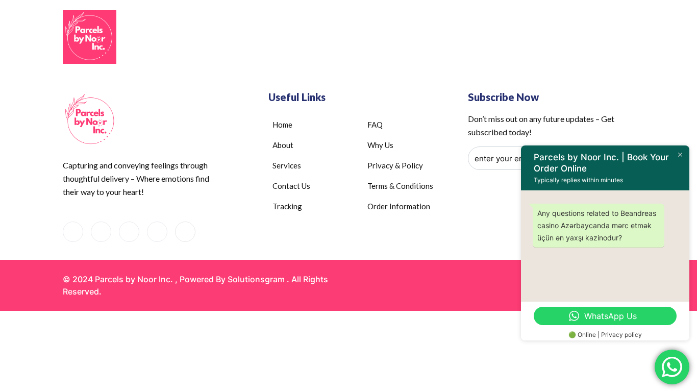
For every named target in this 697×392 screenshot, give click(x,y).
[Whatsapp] (101, 232)
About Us (332, 38)
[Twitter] (185, 232)
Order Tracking (518, 38)
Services (391, 38)
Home (289, 38)
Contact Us (454, 38)
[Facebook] (73, 232)
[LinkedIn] (129, 232)
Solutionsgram (256, 279)
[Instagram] (157, 232)
